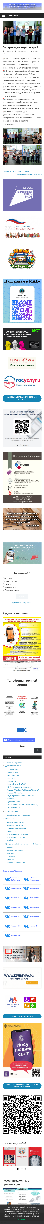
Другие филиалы (12, 811)
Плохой (8, 584)
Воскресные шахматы (15, 850)
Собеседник (12, 831)
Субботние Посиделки (16, 862)
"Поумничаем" (12, 770)
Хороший (8, 578)
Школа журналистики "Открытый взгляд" (23, 805)
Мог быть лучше (11, 587)
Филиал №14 (10, 819)
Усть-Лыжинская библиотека (18, 815)
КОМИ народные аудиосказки (18, 787)
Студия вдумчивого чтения (17, 834)
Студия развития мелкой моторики (20, 796)
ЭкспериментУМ (13, 808)
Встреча (10, 853)
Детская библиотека (13, 766)
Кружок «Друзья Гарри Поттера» (16, 171)
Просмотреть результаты (22, 602)
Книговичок (11, 781)
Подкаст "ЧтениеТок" (15, 793)
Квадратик (11, 778)
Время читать (12, 772)
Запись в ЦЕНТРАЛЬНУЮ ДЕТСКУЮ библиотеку (22, 398)
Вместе (10, 848)
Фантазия (10, 799)
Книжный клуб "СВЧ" (15, 825)
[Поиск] (38, 750)
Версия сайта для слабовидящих (20, 740)
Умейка (10, 840)
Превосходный (11, 581)
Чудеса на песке (13, 802)
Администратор (22, 51)
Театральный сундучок (16, 837)
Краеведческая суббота (16, 828)
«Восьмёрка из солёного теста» (28, 174)
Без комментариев (12, 590)
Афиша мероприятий (13, 763)
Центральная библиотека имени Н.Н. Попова (22, 844)
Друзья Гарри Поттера (15, 823)
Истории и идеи (13, 775)
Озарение (11, 856)
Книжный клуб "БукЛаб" (16, 784)
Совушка (10, 859)
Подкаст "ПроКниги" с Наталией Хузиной (23, 790)
